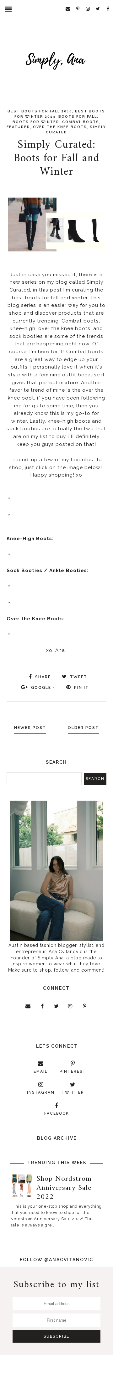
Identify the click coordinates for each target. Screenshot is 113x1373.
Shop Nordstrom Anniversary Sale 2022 (64, 1188)
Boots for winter (36, 122)
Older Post (83, 727)
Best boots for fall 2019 (40, 111)
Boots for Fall (77, 117)
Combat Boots (80, 122)
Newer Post (30, 727)
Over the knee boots (60, 127)
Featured (18, 127)
